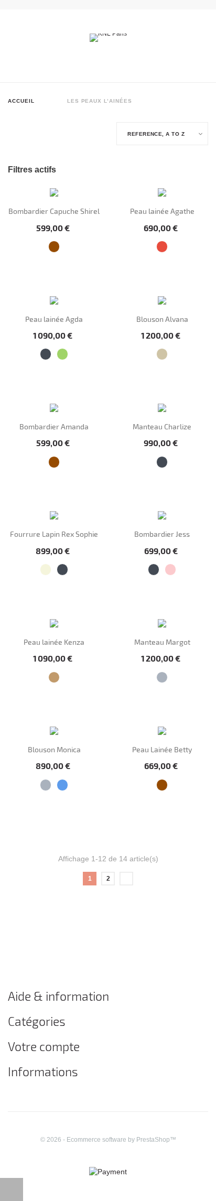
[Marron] (54, 247)
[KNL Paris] (108, 37)
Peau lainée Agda (54, 319)
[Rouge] (162, 247)
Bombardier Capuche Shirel (54, 211)
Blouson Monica (54, 749)
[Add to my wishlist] (37, 269)
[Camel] (54, 678)
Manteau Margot (162, 641)
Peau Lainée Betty (162, 749)
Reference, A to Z (156, 134)
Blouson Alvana (162, 319)
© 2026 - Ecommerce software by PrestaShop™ (108, 1139)
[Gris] (162, 678)
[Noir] (46, 354)
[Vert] (63, 354)
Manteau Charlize (162, 426)
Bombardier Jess (162, 533)
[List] (23, 135)
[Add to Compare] (53, 269)
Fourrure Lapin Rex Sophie (54, 533)
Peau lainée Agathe (162, 211)
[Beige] (46, 570)
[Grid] (11, 135)
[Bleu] (63, 785)
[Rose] (171, 570)
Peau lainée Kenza (54, 641)
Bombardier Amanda (54, 426)
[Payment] (108, 1170)
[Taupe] (162, 354)
